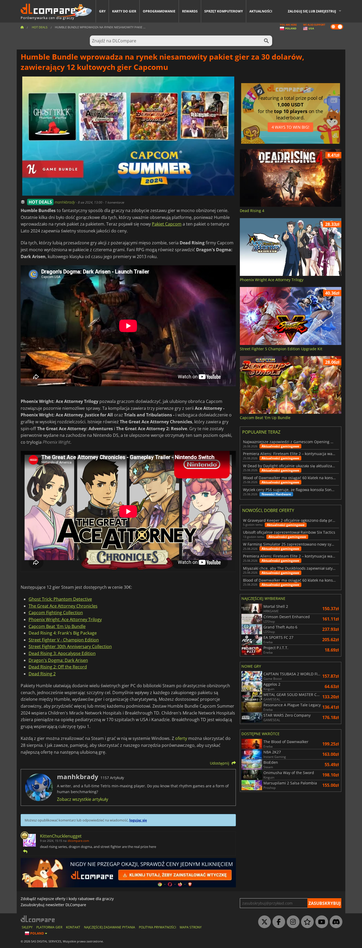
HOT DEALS (40, 202)
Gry (102, 11)
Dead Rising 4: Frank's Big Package (63, 633)
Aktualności (260, 11)
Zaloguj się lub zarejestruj (312, 11)
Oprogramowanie (159, 11)
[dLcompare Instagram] (291, 922)
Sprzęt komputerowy (223, 11)
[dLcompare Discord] (334, 922)
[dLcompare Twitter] (263, 922)
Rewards (190, 11)
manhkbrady (65, 202)
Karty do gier (124, 11)
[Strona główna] (22, 27)
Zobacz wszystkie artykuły (82, 799)
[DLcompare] (38, 918)
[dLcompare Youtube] (320, 922)
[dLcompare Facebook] (277, 922)
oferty (181, 738)
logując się (138, 820)
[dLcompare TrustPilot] (306, 922)
